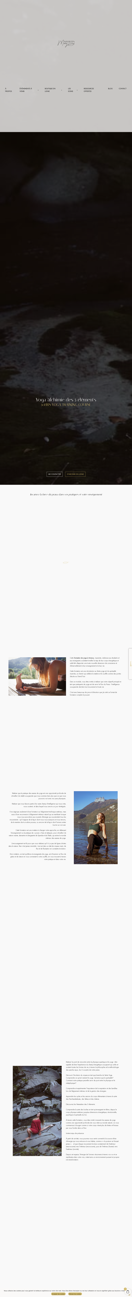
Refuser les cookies (75, 1294)
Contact (123, 88)
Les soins (70, 89)
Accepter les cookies (58, 1294)
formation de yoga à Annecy (84, 658)
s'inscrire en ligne (75, 474)
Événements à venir (26, 89)
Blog (110, 88)
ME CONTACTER (54, 474)
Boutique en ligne (50, 89)
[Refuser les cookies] (129, 1295)
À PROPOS (8, 89)
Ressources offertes (89, 89)
